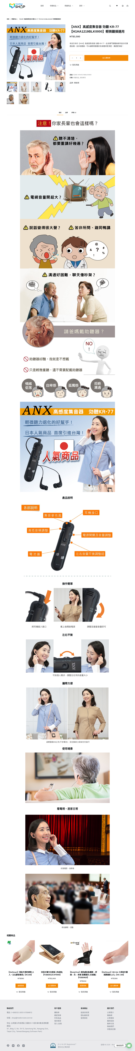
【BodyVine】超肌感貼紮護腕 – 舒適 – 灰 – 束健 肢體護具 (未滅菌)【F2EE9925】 (83, 975)
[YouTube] (13, 1045)
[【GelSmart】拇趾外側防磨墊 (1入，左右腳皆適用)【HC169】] (21, 954)
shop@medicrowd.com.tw (22, 1018)
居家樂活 (83, 77)
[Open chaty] (129, 1045)
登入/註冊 (58, 1024)
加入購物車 (106, 58)
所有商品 (57, 1018)
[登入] (123, 6)
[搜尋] (110, 6)
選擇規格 (21, 986)
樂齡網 (76, 83)
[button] (74, 64)
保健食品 (53, 6)
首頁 (42, 6)
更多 (80, 6)
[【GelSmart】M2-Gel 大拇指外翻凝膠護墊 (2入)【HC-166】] (114, 954)
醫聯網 (109, 1015)
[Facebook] (18, 1045)
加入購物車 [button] (52, 986)
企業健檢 (110, 1018)
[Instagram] (23, 1045)
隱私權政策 (85, 1015)
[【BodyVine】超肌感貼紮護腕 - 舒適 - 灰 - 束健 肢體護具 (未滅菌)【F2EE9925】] (83, 954)
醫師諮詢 (110, 1021)
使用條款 (84, 1018)
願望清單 (57, 1015)
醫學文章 (110, 1024)
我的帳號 (57, 1021)
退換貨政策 (85, 1012)
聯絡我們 (110, 1026)
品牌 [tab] (66, 112)
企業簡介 (110, 1012)
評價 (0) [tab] (74, 112)
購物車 (56, 1012)
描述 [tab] (60, 112)
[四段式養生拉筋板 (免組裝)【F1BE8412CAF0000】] (52, 954)
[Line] (8, 1045)
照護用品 (68, 6)
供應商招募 (111, 1029)
